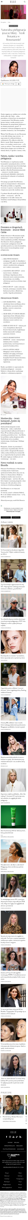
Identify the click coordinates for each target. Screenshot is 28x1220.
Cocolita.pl (7, 1179)
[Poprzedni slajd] (1, 1105)
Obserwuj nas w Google (9, 84)
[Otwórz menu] (2, 2)
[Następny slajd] (25, 1105)
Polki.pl (20, 1173)
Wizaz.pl (20, 1184)
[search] (24, 1)
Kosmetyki (16, 517)
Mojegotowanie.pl (7, 1184)
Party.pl (7, 1173)
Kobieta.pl (20, 1176)
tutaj (11, 1216)
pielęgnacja (5, 517)
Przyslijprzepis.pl (19, 1179)
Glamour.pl (6, 1176)
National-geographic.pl (7, 1187)
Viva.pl (20, 1181)
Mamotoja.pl (7, 1181)
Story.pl (20, 1187)
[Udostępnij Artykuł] (18, 84)
